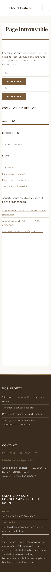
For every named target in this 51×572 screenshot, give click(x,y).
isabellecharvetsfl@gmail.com (19, 460)
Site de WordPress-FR (14, 186)
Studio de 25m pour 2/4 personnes (22, 231)
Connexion (8, 167)
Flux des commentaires (15, 180)
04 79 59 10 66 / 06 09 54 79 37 (19, 453)
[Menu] (45, 8)
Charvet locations (20, 7)
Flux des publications (14, 174)
